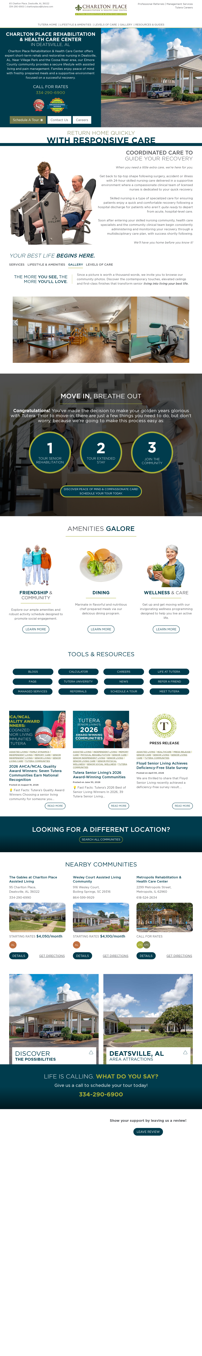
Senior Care (119, 755)
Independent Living (21, 755)
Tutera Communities (37, 761)
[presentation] (37, 729)
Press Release (182, 752)
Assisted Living (18, 752)
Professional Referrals (151, 4)
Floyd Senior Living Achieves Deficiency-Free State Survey (162, 765)
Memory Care (43, 755)
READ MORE (56, 806)
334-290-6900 (16, 6)
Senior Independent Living (89, 758)
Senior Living (43, 758)
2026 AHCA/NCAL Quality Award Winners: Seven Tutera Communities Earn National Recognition (35, 773)
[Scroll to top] (194, 1343)
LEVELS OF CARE (105, 24)
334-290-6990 (20, 897)
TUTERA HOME (47, 24)
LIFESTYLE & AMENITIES (75, 24)
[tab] (17, 264)
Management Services (180, 4)
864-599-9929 (83, 897)
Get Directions (52, 956)
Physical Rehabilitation (95, 755)
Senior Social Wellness (101, 764)
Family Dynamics (39, 752)
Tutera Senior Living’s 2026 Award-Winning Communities (99, 774)
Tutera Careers (184, 7)
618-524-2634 (146, 897)
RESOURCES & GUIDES (149, 24)
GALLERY (126, 24)
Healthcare (164, 752)
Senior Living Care (84, 761)
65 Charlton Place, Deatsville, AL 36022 (29, 3)
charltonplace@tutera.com (39, 6)
